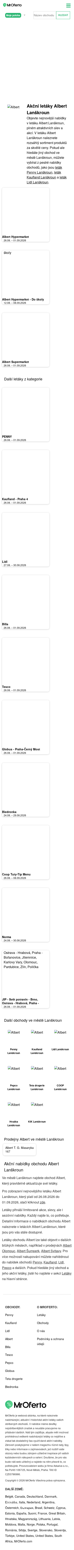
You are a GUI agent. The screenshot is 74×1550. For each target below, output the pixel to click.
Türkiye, (10, 1536)
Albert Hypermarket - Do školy (23, 299)
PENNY (7, 436)
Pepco (7, 1267)
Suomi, (33, 1513)
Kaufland (50, 1262)
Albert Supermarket (15, 362)
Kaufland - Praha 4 (15, 499)
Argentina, (48, 1502)
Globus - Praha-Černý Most (21, 749)
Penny (37, 1262)
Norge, (31, 1524)
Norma (6, 937)
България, (27, 1508)
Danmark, (51, 1496)
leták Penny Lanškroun (44, 170)
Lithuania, (45, 1519)
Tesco (6, 687)
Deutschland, (36, 1496)
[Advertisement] (37, 61)
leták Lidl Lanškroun (47, 179)
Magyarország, (28, 1519)
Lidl (4, 562)
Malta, (22, 1524)
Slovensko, (46, 1530)
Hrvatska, (11, 1519)
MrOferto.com (23, 1541)
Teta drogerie (14, 1379)
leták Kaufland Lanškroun (44, 175)
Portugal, (52, 1524)
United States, (25, 1536)
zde (42, 1202)
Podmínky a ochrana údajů (50, 1341)
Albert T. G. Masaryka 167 (19, 1149)
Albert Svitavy (51, 1250)
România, (11, 1530)
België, (10, 1496)
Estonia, (10, 1513)
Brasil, (39, 1508)
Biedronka (9, 812)
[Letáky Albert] (14, 110)
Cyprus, (61, 1508)
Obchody (43, 1323)
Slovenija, (60, 1530)
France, (43, 1513)
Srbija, (23, 1530)
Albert (9, 1339)
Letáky (67, 1273)
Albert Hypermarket (15, 237)
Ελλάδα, (12, 1502)
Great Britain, (57, 1513)
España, (22, 1513)
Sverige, (33, 1530)
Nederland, (34, 1502)
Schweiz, (50, 1508)
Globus (9, 1371)
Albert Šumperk (28, 1250)
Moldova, (11, 1524)
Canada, (21, 1496)
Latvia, (56, 1519)
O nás (41, 1331)
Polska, (41, 1524)
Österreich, (12, 1508)
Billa (5, 624)
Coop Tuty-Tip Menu (16, 874)
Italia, (23, 1502)
